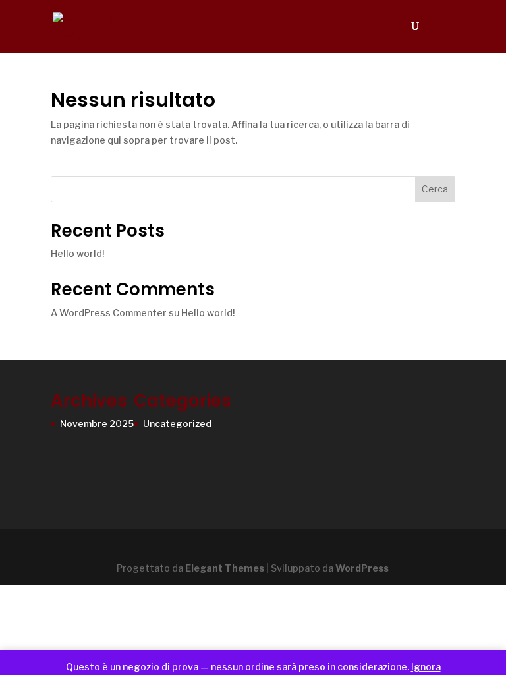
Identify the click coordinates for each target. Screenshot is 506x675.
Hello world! (77, 253)
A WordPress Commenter (109, 312)
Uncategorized (177, 423)
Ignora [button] (426, 666)
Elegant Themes (224, 567)
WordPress (362, 567)
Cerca (435, 188)
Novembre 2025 (97, 423)
